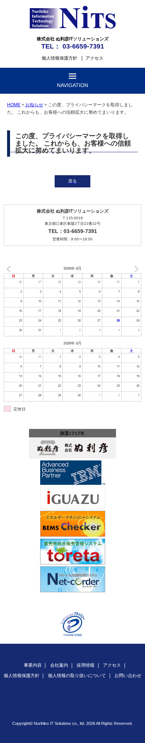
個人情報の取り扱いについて (77, 675)
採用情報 (85, 665)
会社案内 (59, 665)
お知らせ (34, 104)
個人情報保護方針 (59, 58)
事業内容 (33, 665)
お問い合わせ (128, 675)
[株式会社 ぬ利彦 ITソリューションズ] (73, 27)
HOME (13, 104)
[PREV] (11, 269)
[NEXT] (134, 269)
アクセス (94, 58)
